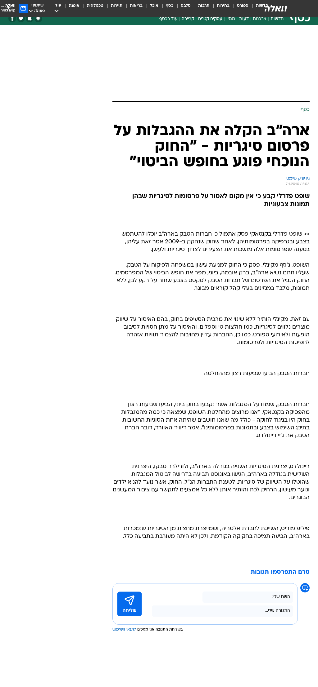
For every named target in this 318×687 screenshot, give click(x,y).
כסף (169, 6)
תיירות (116, 6)
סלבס (186, 6)
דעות (244, 19)
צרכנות (259, 19)
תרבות (203, 6)
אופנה (74, 6)
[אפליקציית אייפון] (30, 18)
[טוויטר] (21, 18)
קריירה (188, 19)
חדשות (277, 19)
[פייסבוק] (12, 18)
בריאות (136, 6)
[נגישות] (8, 8)
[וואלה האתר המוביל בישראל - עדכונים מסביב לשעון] (276, 8)
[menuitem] (238, 8)
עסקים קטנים (210, 19)
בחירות (223, 6)
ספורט (242, 6)
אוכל (154, 6)
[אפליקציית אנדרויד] (38, 18)
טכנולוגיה (95, 6)
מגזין (230, 19)
